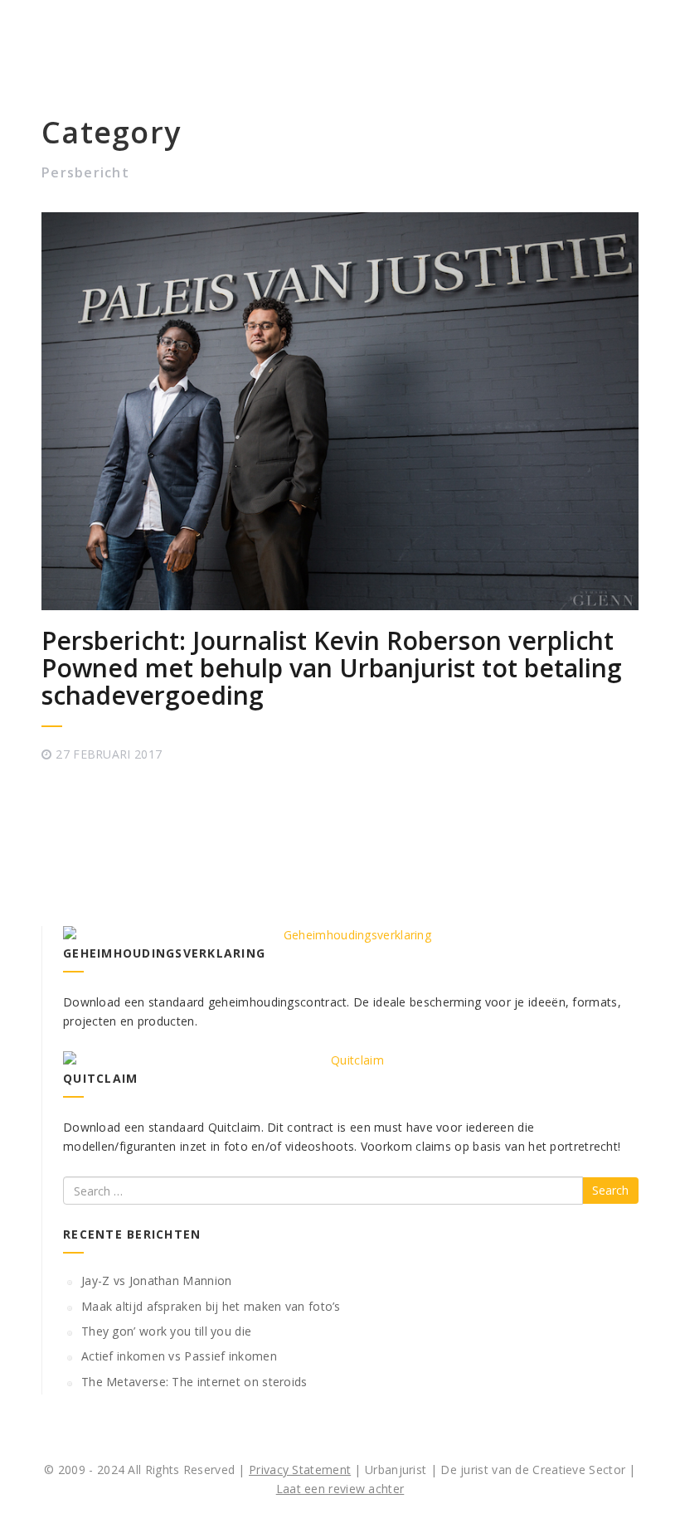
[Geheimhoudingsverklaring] (351, 935)
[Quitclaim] (351, 1060)
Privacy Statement (300, 1469)
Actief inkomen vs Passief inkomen (179, 1356)
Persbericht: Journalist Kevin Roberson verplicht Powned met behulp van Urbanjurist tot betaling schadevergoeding (331, 667)
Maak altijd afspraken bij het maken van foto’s (211, 1306)
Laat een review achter (340, 1488)
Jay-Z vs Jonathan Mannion (156, 1280)
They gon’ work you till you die (166, 1331)
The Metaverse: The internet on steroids (194, 1382)
